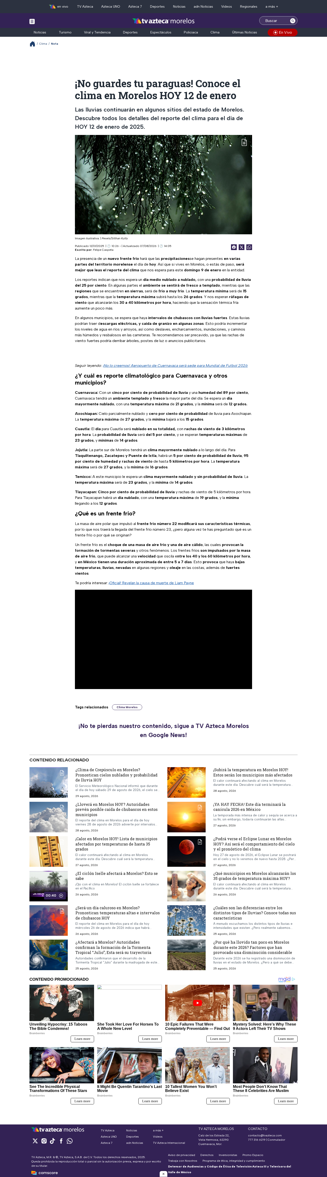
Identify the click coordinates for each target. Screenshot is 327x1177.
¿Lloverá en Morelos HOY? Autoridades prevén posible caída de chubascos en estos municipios (116, 809)
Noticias (179, 7)
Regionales (248, 7)
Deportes (157, 7)
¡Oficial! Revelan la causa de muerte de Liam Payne (151, 583)
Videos (226, 7)
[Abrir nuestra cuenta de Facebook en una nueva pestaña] (61, 1141)
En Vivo (285, 32)
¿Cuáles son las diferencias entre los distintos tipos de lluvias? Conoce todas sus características (254, 912)
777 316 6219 (256, 1139)
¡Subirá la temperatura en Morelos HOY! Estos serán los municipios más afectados (252, 772)
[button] (163, 1174)
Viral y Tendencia (97, 32)
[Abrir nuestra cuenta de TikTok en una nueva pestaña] (52, 1141)
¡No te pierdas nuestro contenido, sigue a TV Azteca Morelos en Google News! (163, 730)
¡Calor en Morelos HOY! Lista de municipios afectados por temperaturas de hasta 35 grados (116, 844)
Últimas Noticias (244, 32)
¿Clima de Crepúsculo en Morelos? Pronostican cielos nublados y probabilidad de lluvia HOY (116, 774)
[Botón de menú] (32, 21)
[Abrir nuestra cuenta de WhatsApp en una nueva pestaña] (70, 1141)
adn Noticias (203, 7)
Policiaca (191, 32)
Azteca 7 (135, 7)
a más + (271, 7)
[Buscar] (292, 20)
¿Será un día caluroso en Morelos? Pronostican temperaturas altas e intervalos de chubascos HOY (117, 912)
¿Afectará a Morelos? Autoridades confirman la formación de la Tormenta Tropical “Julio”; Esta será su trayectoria (113, 947)
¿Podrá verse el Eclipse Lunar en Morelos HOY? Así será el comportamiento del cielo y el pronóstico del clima (254, 844)
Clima (215, 32)
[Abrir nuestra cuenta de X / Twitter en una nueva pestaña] (35, 1141)
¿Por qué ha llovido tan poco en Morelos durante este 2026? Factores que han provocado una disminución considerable (252, 947)
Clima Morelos (127, 707)
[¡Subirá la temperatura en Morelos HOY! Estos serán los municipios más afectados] (186, 782)
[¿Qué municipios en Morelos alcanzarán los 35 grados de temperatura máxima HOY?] (186, 886)
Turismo (65, 32)
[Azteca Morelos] (163, 21)
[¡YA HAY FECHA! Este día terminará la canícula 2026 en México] (186, 817)
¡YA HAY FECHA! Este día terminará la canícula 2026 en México (249, 807)
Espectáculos (160, 32)
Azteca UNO (110, 7)
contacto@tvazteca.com (265, 1135)
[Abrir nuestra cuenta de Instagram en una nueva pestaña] (44, 1141)
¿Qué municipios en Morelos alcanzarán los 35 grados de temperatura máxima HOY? (254, 876)
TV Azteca (85, 7)
